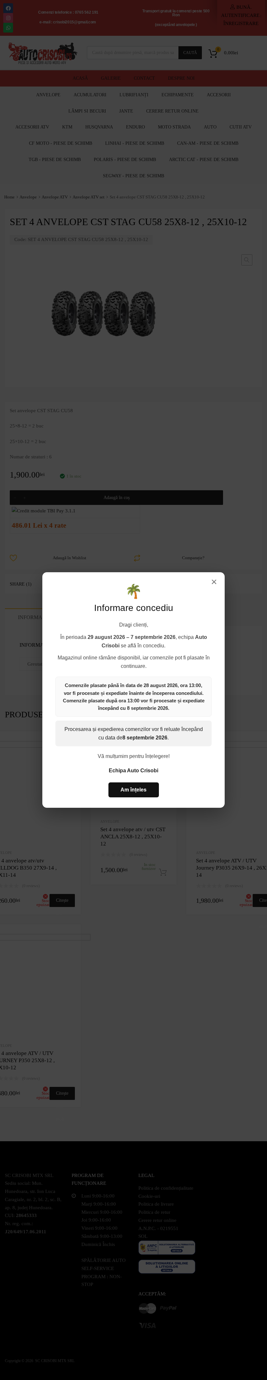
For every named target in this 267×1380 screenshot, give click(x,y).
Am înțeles (133, 789)
